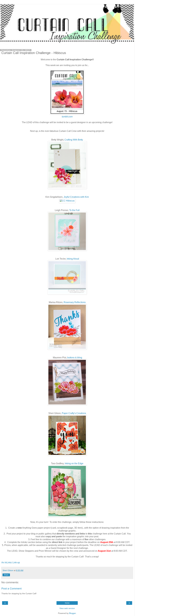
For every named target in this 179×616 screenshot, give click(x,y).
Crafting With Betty (73, 140)
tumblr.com (67, 116)
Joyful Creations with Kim (76, 197)
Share (6, 575)
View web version (67, 608)
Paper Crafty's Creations (74, 413)
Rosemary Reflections (75, 302)
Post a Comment (11, 588)
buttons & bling (74, 357)
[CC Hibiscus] (67, 201)
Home (67, 603)
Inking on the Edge (74, 463)
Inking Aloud (73, 259)
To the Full (74, 210)
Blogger (72, 613)
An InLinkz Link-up (10, 562)
